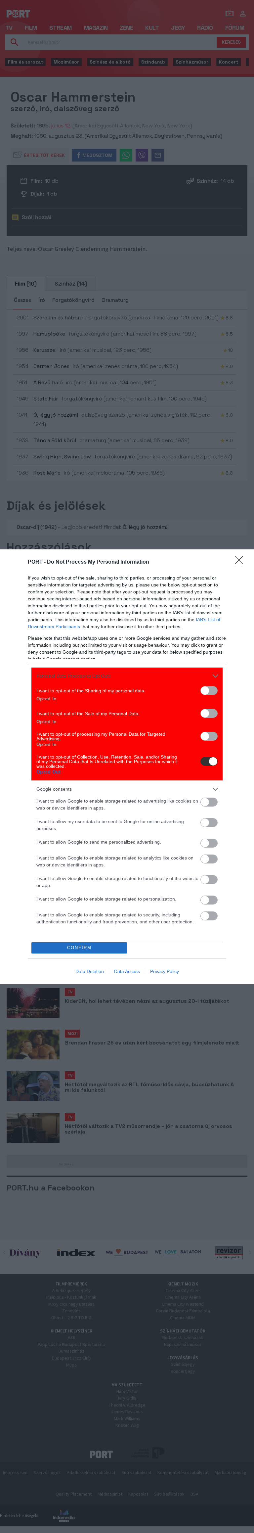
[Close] (241, 562)
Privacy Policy (164, 971)
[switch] (209, 690)
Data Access (127, 971)
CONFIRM (79, 947)
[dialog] (127, 766)
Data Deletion (89, 971)
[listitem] (127, 676)
